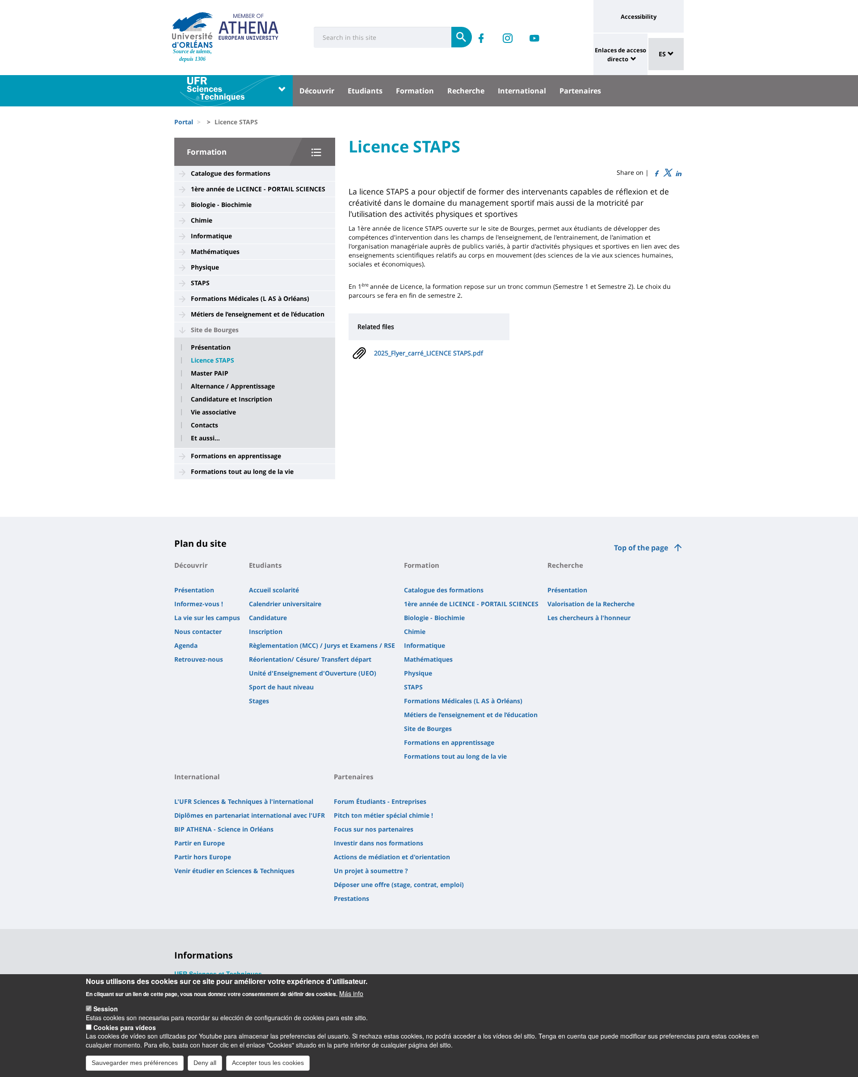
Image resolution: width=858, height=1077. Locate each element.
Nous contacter (198, 631)
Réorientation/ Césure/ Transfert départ (310, 659)
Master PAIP (209, 373)
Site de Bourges (215, 329)
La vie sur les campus (207, 617)
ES (663, 54)
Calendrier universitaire (285, 604)
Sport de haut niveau (281, 687)
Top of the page (641, 548)
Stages (259, 701)
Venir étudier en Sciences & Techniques (234, 870)
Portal (183, 122)
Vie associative (213, 412)
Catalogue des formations (230, 173)
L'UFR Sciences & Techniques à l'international (243, 801)
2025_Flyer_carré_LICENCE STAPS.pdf (428, 353)
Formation (415, 91)
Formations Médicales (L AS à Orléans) (250, 298)
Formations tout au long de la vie (242, 471)
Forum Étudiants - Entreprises (380, 801)
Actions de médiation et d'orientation (392, 857)
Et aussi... (205, 438)
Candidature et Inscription (231, 399)
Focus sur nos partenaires (373, 829)
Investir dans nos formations (378, 843)
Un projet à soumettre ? (371, 870)
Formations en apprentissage (236, 456)
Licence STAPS (212, 360)
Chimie (201, 220)
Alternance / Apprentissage (233, 386)
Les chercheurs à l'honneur (589, 617)
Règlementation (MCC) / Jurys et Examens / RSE (322, 645)
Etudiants (365, 91)
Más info (351, 992)
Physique (205, 267)
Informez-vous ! (198, 604)
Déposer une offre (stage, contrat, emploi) (399, 884)
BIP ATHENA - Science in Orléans (223, 829)
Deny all (204, 1062)
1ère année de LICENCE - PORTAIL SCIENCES (258, 189)
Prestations (351, 898)
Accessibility (638, 17)
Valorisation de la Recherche (591, 604)
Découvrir (316, 91)
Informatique (211, 236)
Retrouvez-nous (198, 659)
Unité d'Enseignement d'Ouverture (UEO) (312, 673)
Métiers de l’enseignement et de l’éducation (257, 314)
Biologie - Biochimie (221, 204)
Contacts (204, 425)
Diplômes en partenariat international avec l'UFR (249, 815)
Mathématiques (215, 251)
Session (105, 1008)
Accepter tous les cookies (268, 1062)
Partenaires (580, 91)
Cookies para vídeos (124, 1026)
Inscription (265, 631)
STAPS (200, 283)
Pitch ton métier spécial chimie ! (383, 815)
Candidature (268, 617)
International (522, 91)
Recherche (465, 91)
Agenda (186, 645)
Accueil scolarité (274, 590)
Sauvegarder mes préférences (135, 1062)
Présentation (211, 347)
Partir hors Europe (202, 857)
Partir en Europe (199, 843)
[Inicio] (192, 30)
